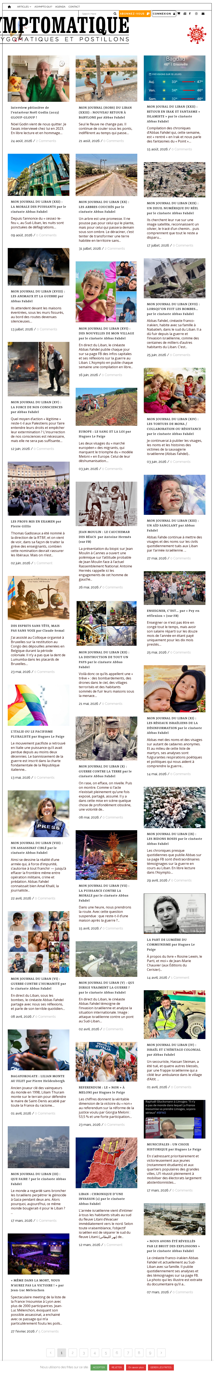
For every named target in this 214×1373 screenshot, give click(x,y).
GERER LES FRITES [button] (160, 1367)
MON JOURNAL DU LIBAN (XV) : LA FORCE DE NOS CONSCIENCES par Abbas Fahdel (37, 407)
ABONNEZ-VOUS (132, 13)
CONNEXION (162, 13)
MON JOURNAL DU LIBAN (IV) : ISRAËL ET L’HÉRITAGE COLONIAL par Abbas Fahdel (174, 1050)
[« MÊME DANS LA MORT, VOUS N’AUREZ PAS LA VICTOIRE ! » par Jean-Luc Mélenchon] (38, 1254)
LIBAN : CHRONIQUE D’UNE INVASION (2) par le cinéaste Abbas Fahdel (102, 1199)
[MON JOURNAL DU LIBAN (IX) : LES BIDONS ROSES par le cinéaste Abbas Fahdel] (174, 807)
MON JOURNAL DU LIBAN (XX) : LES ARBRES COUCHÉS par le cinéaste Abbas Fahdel (104, 207)
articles (23, 6)
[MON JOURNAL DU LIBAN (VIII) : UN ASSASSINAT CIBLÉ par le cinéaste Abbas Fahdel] (38, 813)
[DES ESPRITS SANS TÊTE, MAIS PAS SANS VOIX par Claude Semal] (38, 598)
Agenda (60, 6)
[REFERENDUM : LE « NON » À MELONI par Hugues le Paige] (106, 1062)
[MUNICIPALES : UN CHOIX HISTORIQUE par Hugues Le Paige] (174, 1119)
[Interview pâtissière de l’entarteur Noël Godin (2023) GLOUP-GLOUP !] (38, 78)
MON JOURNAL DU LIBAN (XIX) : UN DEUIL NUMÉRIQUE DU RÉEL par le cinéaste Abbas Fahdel (173, 208)
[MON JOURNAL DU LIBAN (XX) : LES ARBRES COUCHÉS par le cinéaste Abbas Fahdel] (106, 175)
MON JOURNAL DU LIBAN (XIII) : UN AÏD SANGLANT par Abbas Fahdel (173, 526)
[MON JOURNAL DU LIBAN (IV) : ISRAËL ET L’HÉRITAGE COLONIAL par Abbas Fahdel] (174, 1014)
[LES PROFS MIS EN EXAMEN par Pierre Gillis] (38, 489)
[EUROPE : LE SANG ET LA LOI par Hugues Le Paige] (106, 407)
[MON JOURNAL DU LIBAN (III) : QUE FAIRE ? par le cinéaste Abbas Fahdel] (38, 1147)
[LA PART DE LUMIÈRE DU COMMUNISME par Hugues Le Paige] (174, 913)
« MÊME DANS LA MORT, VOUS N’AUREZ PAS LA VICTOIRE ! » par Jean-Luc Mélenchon (37, 1285)
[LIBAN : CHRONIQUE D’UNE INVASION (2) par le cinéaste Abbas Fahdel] (106, 1162)
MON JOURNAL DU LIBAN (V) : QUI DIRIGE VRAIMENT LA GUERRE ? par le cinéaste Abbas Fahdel (106, 988)
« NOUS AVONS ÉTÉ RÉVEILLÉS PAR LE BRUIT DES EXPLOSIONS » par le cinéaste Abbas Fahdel (173, 1246)
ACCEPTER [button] (99, 1367)
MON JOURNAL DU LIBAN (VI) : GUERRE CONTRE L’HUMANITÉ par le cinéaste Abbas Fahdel (38, 984)
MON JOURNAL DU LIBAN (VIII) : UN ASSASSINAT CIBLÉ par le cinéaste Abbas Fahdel (37, 848)
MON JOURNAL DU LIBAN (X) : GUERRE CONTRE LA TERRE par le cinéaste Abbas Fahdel (105, 771)
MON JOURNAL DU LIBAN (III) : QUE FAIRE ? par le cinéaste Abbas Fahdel (38, 1179)
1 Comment (43, 563)
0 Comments (113, 141)
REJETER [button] (117, 1367)
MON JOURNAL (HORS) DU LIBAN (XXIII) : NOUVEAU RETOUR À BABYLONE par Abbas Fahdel (105, 113)
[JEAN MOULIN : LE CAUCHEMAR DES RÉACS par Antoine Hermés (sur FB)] (106, 504)
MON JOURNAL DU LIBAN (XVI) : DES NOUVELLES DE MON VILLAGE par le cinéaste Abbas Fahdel (106, 333)
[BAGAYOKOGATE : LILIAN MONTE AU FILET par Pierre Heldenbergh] (38, 1049)
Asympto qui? (43, 6)
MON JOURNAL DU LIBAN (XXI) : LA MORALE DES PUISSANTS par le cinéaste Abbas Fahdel (38, 207)
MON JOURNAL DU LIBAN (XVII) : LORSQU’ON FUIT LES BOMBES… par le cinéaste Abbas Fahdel (173, 309)
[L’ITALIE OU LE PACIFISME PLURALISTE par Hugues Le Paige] (38, 705)
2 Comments (46, 141)
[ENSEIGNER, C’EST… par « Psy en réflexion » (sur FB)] (174, 588)
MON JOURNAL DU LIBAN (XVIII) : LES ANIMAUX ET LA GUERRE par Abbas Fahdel (38, 296)
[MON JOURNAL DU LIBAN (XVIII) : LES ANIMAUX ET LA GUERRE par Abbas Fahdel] (38, 267)
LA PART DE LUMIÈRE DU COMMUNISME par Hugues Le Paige (171, 945)
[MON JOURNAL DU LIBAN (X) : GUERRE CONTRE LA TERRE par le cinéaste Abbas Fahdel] (106, 739)
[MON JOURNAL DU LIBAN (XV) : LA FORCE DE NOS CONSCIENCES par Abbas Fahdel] (38, 369)
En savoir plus (136, 1367)
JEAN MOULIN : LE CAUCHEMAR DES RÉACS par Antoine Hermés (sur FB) (105, 537)
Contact (74, 6)
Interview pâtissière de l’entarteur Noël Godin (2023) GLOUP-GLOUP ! (35, 113)
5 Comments (48, 1331)
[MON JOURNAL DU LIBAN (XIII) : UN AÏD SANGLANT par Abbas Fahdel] (174, 495)
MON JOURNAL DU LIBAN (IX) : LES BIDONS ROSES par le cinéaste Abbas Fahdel (174, 839)
